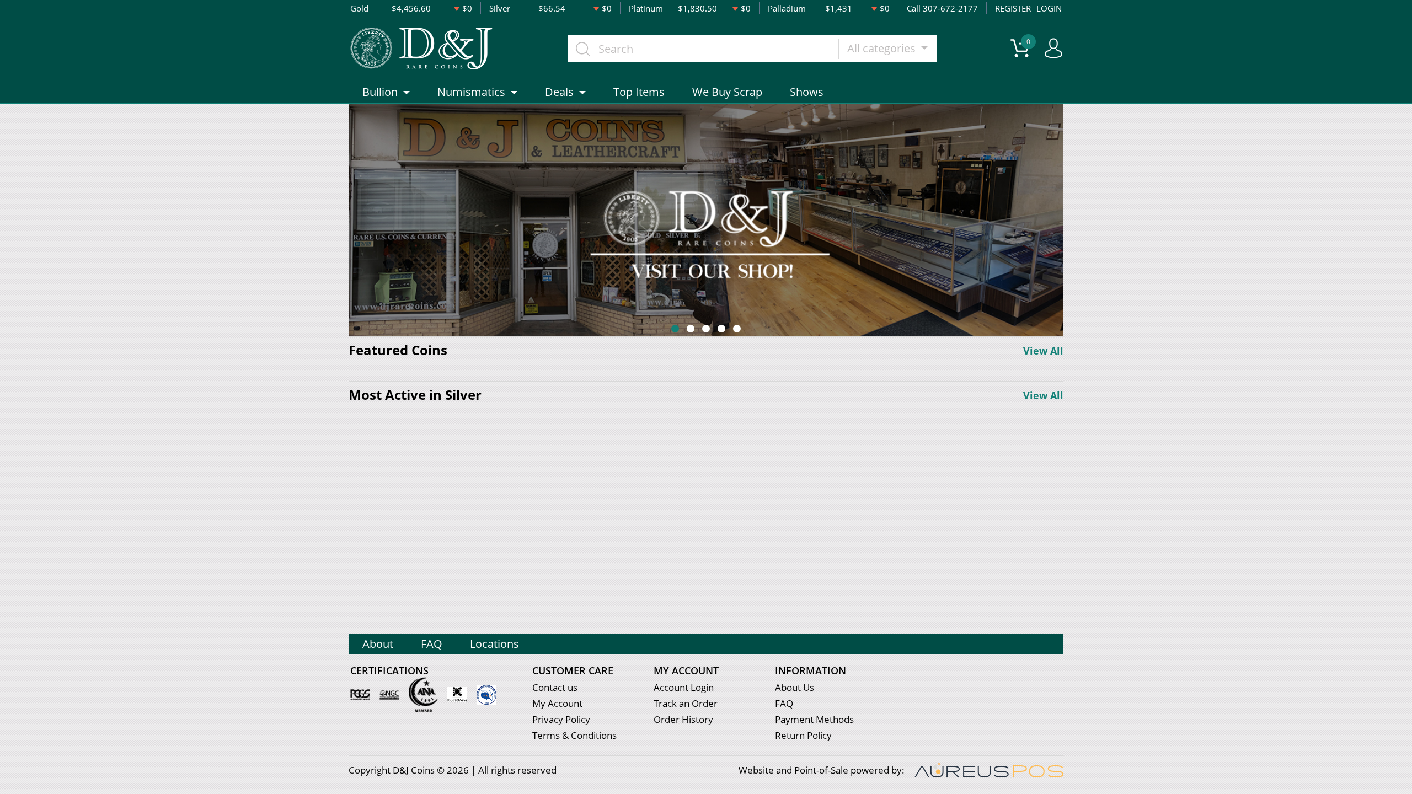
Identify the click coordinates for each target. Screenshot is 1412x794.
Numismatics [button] (471, 91)
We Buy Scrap (727, 91)
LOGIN (1049, 8)
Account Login (684, 687)
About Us (794, 687)
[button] (675, 328)
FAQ (431, 643)
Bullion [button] (380, 91)
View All (1043, 350)
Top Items (639, 91)
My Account (557, 703)
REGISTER (1013, 8)
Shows (806, 91)
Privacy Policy (561, 719)
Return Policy (803, 735)
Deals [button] (559, 91)
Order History (683, 719)
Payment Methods (814, 719)
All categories (882, 48)
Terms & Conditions (574, 735)
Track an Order (686, 703)
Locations (494, 643)
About (377, 643)
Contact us (554, 687)
